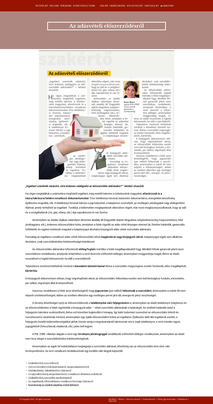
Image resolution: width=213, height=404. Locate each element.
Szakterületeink (149, 399)
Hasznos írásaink (133, 399)
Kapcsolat (112, 401)
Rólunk (121, 399)
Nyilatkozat (182, 399)
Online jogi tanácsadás (167, 399)
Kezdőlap (112, 399)
